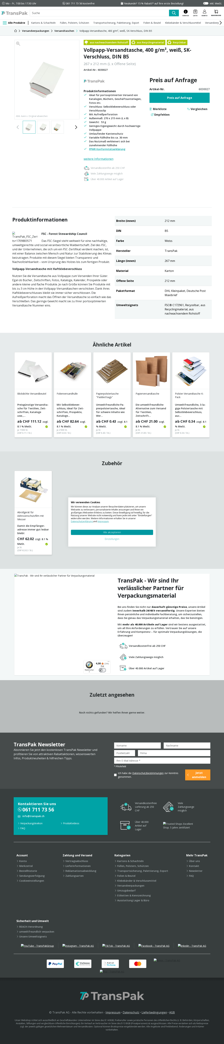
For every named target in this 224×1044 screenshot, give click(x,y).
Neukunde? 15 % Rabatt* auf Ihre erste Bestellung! (154, 3)
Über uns (194, 861)
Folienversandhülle (67, 393)
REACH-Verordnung (31, 926)
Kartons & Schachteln (43, 22)
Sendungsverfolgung (32, 875)
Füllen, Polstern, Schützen (74, 22)
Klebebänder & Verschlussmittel (183, 22)
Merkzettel (26, 866)
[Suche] (174, 13)
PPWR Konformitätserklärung (107, 149)
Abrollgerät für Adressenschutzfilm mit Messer (30, 516)
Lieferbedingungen (154, 1012)
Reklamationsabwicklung (80, 871)
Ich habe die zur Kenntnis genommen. (148, 774)
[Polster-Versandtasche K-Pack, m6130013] (191, 372)
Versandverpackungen (130, 885)
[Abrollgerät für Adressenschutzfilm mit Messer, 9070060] (33, 491)
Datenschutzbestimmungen (148, 773)
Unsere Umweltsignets (33, 936)
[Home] (15, 31)
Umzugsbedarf (126, 890)
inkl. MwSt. (216, 3)
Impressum (113, 1012)
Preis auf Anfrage (179, 98)
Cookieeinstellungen (31, 880)
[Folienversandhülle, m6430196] (72, 372)
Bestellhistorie (28, 871)
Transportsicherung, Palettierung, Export (116, 22)
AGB (172, 1012)
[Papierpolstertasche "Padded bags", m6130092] (112, 372)
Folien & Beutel (152, 22)
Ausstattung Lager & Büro (133, 900)
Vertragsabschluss (76, 861)
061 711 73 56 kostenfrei (80, 3)
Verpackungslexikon (31, 823)
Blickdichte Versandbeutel (31, 393)
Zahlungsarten (74, 875)
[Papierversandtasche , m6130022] (151, 372)
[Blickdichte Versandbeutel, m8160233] (33, 372)
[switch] (102, 670)
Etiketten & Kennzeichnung (134, 895)
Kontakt (194, 866)
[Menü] (108, 662)
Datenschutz (131, 1012)
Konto (23, 861)
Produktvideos (71, 823)
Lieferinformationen (78, 866)
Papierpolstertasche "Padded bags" (107, 395)
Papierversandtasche (147, 393)
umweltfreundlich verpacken (36, 931)
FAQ (22, 828)
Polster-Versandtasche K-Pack (189, 395)
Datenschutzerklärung (82, 521)
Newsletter (195, 871)
